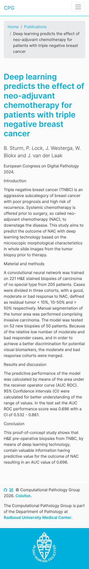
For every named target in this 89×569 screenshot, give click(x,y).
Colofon (23, 495)
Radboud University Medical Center (37, 517)
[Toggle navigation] (78, 7)
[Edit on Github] (11, 489)
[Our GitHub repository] (5, 489)
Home (13, 26)
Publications (35, 26)
